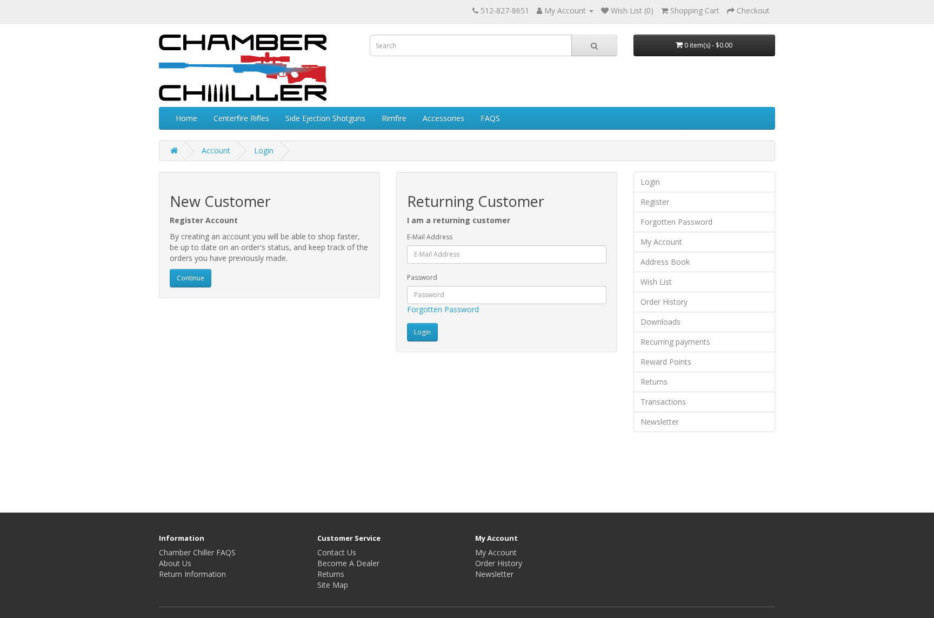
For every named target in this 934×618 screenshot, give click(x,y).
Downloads (661, 322)
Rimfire (394, 118)
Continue (190, 278)
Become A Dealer (348, 563)
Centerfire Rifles (241, 118)
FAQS (490, 118)
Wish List (656, 282)
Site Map (332, 585)
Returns (654, 382)
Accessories (443, 118)
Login (263, 150)
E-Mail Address (429, 236)
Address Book (665, 262)
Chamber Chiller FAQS (197, 552)
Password (422, 277)
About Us (175, 563)
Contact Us (336, 552)
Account (216, 150)
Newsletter (660, 422)
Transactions (663, 402)
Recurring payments (675, 342)
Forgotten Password (443, 309)
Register (655, 202)
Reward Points (666, 362)
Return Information (192, 574)
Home (186, 118)
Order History (664, 302)
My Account (661, 242)
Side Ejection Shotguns (325, 118)
